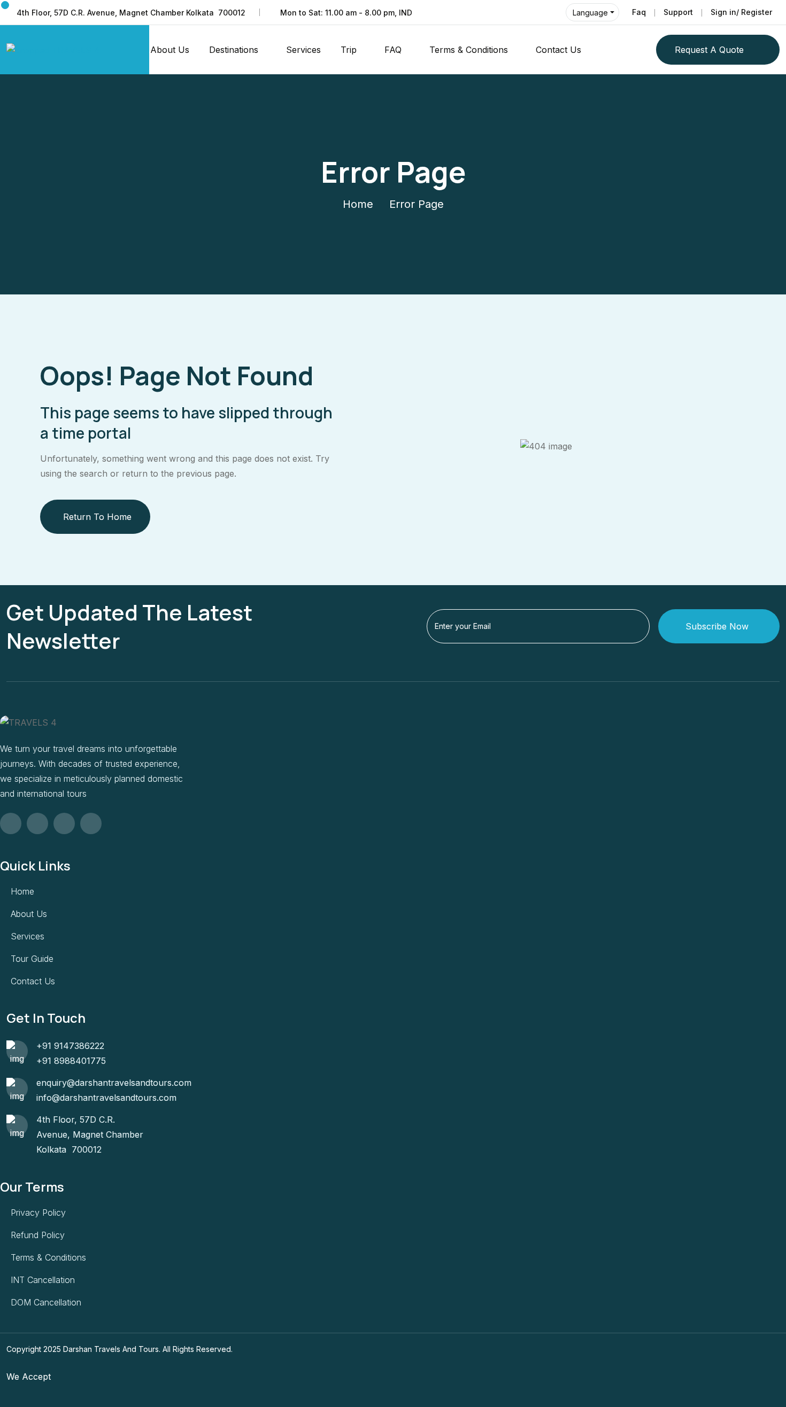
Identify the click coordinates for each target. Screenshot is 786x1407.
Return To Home (97, 516)
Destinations (233, 49)
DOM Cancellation (46, 1302)
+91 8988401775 (71, 1060)
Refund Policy (38, 1235)
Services (303, 49)
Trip (349, 49)
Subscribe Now (717, 626)
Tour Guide (32, 958)
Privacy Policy (38, 1212)
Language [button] (590, 12)
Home (358, 204)
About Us (169, 49)
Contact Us (558, 49)
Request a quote (709, 49)
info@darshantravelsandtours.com (106, 1097)
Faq (639, 12)
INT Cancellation (43, 1279)
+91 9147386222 (70, 1045)
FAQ (393, 49)
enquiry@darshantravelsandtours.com (113, 1082)
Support (678, 12)
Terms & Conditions (468, 49)
